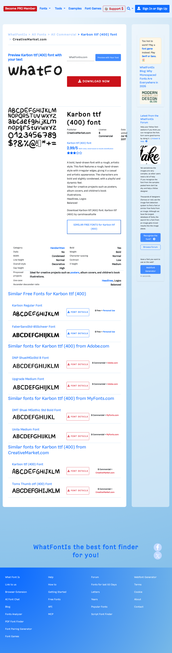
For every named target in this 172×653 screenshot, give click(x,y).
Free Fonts (54, 599)
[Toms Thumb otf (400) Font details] (36, 490)
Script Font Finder (101, 614)
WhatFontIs (17, 34)
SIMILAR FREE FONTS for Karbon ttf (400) (94, 227)
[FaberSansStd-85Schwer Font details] (36, 335)
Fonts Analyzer (13, 614)
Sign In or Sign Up (154, 8)
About (137, 599)
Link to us (10, 584)
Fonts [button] (44, 8)
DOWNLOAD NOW (96, 81)
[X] (158, 555)
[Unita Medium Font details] (36, 436)
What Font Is (12, 577)
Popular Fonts (99, 607)
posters (74, 272)
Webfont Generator (150, 269)
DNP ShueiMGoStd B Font (30, 357)
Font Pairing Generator (18, 629)
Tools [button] (59, 8)
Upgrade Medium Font (28, 379)
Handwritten (57, 248)
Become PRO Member (20, 8)
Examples (75, 8)
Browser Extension (16, 592)
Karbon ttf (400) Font (27, 464)
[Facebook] (158, 547)
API (50, 607)
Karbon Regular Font (27, 305)
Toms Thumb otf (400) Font (32, 484)
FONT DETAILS (79, 312)
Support (115, 8)
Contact (138, 607)
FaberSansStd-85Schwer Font (33, 326)
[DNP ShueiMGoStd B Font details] (36, 366)
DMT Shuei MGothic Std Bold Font (36, 410)
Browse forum (150, 247)
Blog (7, 607)
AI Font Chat (12, 599)
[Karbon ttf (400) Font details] (36, 471)
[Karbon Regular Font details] (36, 313)
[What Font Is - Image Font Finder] (3, 8)
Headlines (107, 280)
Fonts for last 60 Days (104, 584)
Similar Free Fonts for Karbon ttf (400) (47, 294)
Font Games (93, 8)
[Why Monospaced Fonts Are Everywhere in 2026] (150, 97)
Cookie (138, 592)
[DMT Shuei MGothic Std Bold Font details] (36, 417)
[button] (130, 9)
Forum (95, 577)
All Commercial (63, 34)
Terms (137, 584)
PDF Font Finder (14, 621)
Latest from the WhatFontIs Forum (149, 119)
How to (52, 584)
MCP (50, 614)
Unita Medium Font (25, 429)
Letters (95, 592)
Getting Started (57, 592)
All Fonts (39, 34)
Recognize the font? (150, 237)
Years (94, 599)
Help (50, 577)
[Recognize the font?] (150, 155)
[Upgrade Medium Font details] (36, 387)
